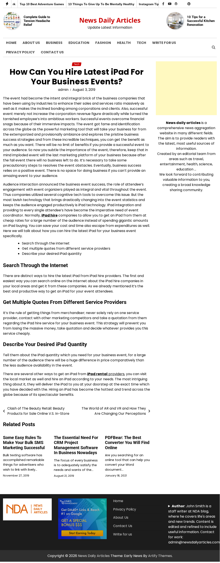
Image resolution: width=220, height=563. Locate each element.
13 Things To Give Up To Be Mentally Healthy (99, 4)
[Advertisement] (186, 88)
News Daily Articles (110, 20)
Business (54, 42)
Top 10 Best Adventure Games (40, 4)
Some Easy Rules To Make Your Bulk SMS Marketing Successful (24, 442)
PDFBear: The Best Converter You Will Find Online (127, 442)
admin (63, 89)
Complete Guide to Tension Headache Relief (37, 20)
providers (105, 373)
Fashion (103, 42)
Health (124, 42)
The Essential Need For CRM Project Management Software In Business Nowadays (76, 445)
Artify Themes (160, 555)
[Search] (213, 47)
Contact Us (52, 52)
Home (11, 42)
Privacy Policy (20, 52)
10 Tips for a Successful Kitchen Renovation (201, 20)
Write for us (164, 42)
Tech (141, 42)
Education (78, 42)
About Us (31, 42)
